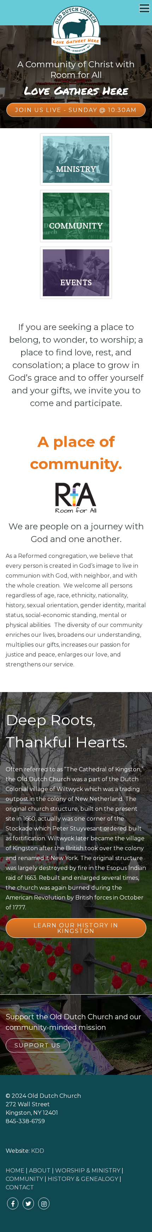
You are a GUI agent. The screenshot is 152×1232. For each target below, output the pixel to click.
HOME (15, 1170)
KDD (37, 1150)
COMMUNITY (24, 1179)
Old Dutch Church (76, 30)
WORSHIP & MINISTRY (87, 1170)
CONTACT (20, 1187)
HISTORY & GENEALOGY (83, 1179)
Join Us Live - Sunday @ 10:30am (76, 110)
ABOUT (40, 1170)
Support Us (37, 1045)
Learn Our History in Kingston (76, 928)
